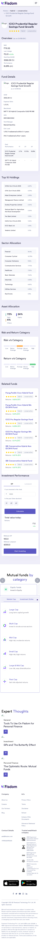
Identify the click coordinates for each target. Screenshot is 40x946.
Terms (24, 804)
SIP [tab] (12, 484)
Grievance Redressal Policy (28, 824)
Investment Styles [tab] (26, 599)
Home (5, 11)
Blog (3, 813)
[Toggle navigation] (36, 3)
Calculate (20, 511)
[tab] (18, 589)
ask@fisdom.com (7, 836)
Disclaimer (25, 808)
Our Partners (6, 808)
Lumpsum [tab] (28, 484)
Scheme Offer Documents (26, 818)
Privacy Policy (26, 800)
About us (4, 800)
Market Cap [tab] (11, 599)
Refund (24, 813)
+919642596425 (7, 841)
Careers (4, 804)
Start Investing (20, 551)
